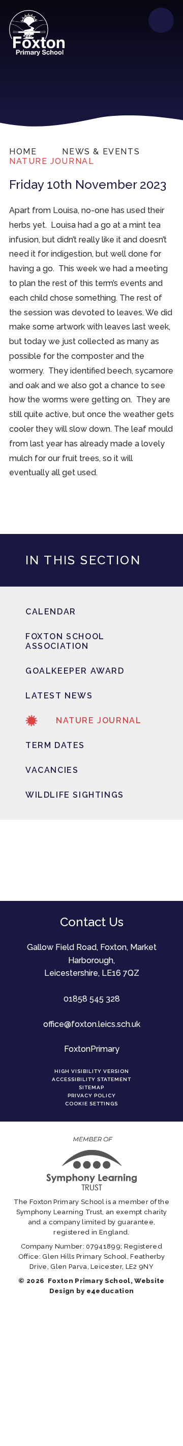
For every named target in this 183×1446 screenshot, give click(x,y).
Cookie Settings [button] (91, 1103)
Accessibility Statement (91, 1079)
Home (23, 151)
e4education (110, 1291)
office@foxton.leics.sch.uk (91, 1024)
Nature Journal (51, 161)
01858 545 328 (92, 999)
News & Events (101, 151)
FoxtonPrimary (91, 1049)
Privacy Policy (92, 1095)
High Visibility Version (91, 1071)
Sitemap (91, 1087)
